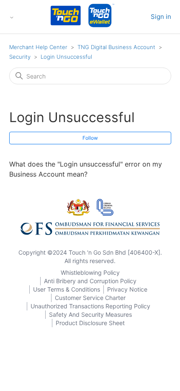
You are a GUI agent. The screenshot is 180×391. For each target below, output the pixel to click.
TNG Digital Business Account (116, 47)
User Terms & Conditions (66, 289)
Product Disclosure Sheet (90, 322)
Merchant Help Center (38, 47)
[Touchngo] (66, 17)
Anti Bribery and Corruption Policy (90, 280)
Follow (90, 138)
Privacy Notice (127, 289)
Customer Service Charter (90, 297)
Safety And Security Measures (90, 314)
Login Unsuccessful (66, 56)
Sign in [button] (161, 17)
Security (20, 56)
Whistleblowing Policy (90, 272)
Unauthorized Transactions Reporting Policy (90, 306)
